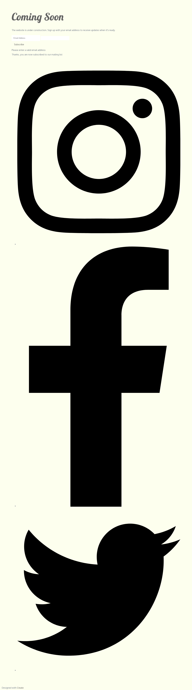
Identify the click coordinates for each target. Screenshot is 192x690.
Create (20, 687)
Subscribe (19, 44)
